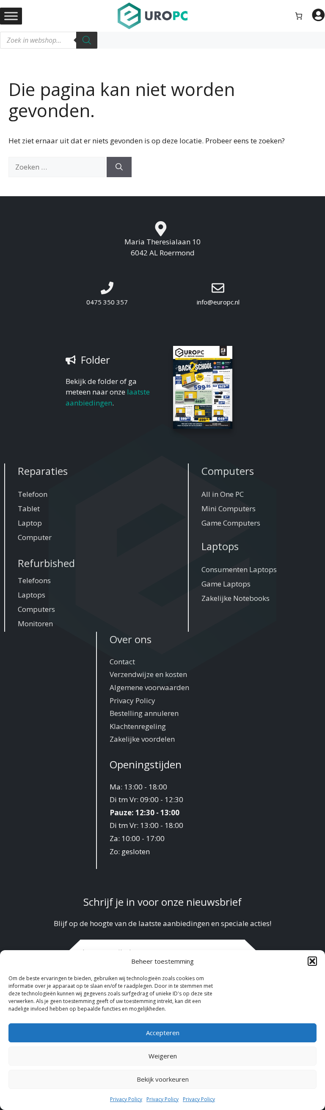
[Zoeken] (86, 40)
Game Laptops (226, 584)
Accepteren (162, 1032)
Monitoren (35, 623)
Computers (36, 609)
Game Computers (230, 523)
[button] (312, 961)
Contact (122, 661)
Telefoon (32, 494)
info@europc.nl (218, 302)
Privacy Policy (126, 1099)
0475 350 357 (107, 302)
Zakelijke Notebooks (235, 598)
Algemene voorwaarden (149, 687)
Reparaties (43, 471)
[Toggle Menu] (11, 16)
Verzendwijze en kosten (148, 674)
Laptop (30, 523)
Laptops (31, 595)
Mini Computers (228, 508)
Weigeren (163, 1056)
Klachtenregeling (138, 726)
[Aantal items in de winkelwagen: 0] (299, 16)
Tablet (29, 508)
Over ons (130, 639)
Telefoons (34, 580)
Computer (35, 537)
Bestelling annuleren (144, 713)
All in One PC (222, 494)
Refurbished (46, 563)
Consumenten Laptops (239, 569)
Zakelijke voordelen (142, 739)
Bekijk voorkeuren (163, 1079)
